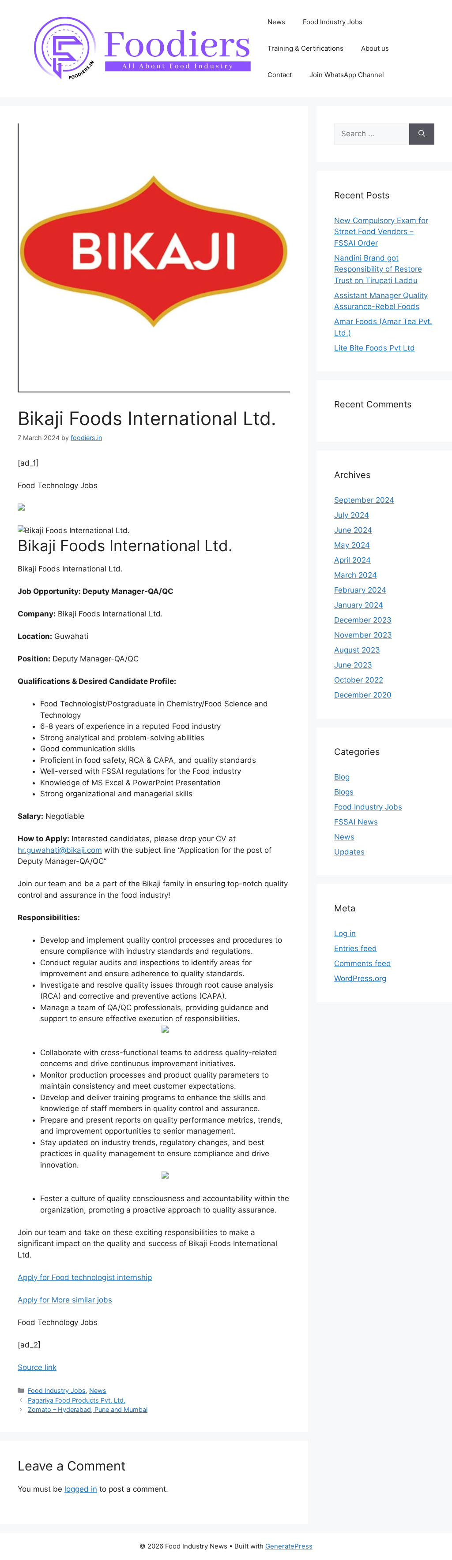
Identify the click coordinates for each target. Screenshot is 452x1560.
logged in (80, 1489)
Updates (349, 851)
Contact (279, 75)
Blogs (344, 791)
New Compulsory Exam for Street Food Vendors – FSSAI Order (381, 231)
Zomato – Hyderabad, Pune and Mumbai (87, 1409)
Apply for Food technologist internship (85, 1277)
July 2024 (351, 515)
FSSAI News (356, 821)
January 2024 (358, 605)
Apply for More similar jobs (65, 1299)
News (276, 22)
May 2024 (352, 545)
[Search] (421, 134)
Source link (37, 1367)
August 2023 (357, 650)
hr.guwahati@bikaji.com (60, 850)
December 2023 (363, 620)
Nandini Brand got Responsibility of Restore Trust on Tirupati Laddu (378, 269)
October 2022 (358, 680)
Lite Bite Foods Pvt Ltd (374, 347)
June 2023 (353, 665)
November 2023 (363, 635)
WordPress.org (360, 978)
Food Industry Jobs (332, 22)
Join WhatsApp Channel (346, 75)
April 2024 (352, 560)
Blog (342, 777)
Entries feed (355, 948)
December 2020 (363, 694)
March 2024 (355, 575)
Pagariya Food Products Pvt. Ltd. (76, 1400)
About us (375, 48)
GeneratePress (289, 1546)
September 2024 (364, 500)
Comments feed (362, 963)
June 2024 (353, 530)
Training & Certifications (305, 48)
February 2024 (360, 590)
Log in (345, 933)
